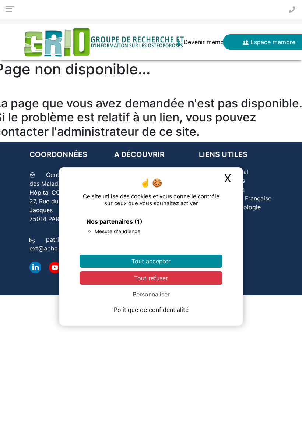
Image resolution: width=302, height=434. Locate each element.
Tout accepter (151, 261)
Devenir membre (205, 42)
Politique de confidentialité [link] (151, 309)
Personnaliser (151, 294)
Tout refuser (151, 278)
